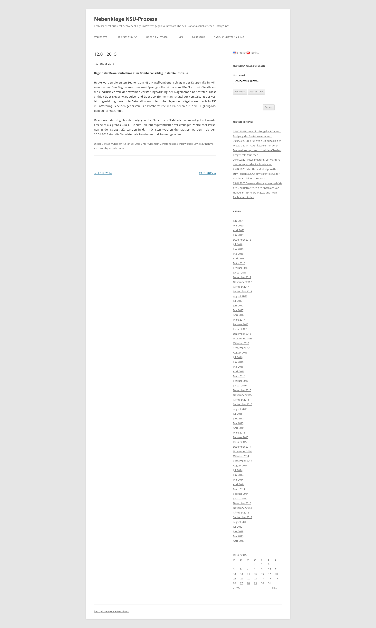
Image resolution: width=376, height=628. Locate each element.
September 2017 (242, 291)
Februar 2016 (240, 381)
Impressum (198, 37)
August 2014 (240, 465)
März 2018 (239, 263)
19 (234, 578)
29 (255, 583)
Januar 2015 (240, 442)
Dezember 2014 (242, 446)
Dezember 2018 (242, 239)
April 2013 (238, 541)
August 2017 (240, 296)
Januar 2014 (240, 498)
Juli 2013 (237, 526)
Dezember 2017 (242, 277)
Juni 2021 (238, 221)
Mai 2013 (238, 536)
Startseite (100, 37)
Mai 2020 (238, 225)
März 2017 (239, 319)
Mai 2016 (238, 366)
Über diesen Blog (126, 37)
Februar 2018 (240, 268)
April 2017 (238, 315)
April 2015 (238, 428)
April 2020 (238, 230)
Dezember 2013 (242, 503)
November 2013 (242, 508)
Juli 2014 (237, 470)
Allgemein (153, 143)
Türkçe (254, 53)
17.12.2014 (103, 173)
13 (241, 573)
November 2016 (242, 338)
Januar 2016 (240, 385)
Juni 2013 (238, 531)
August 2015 (240, 409)
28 (248, 583)
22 (255, 578)
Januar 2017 (240, 329)
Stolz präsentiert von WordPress (111, 611)
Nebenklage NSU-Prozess (125, 18)
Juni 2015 (238, 418)
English (241, 53)
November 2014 (242, 451)
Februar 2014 (240, 493)
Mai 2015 (238, 423)
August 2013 (240, 522)
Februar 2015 (240, 437)
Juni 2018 (238, 249)
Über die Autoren (157, 37)
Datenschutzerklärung (229, 37)
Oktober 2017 (241, 286)
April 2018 (238, 258)
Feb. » (274, 588)
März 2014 (239, 489)
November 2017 (242, 282)
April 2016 (238, 371)
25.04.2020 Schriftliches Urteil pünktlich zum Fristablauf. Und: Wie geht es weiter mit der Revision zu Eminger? (256, 173)
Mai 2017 (238, 310)
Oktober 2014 (241, 456)
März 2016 (239, 376)
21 (248, 578)
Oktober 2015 (241, 399)
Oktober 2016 (241, 343)
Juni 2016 (238, 362)
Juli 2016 (237, 357)
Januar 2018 (240, 272)
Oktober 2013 (241, 512)
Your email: (239, 75)
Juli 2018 (237, 244)
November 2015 (242, 395)
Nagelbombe (116, 148)
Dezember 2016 (242, 333)
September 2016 (242, 348)
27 (241, 583)
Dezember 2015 (242, 390)
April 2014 (238, 484)
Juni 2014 (238, 475)
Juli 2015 (237, 413)
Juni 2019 (238, 235)
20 (241, 578)
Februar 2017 (240, 324)
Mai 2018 (238, 253)
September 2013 (242, 517)
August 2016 (240, 352)
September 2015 (242, 404)
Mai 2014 (238, 479)
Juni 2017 (238, 305)
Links (180, 37)
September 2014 (242, 461)
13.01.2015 (207, 173)
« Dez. (236, 588)
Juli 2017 (237, 301)
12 (234, 573)
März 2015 (239, 432)
